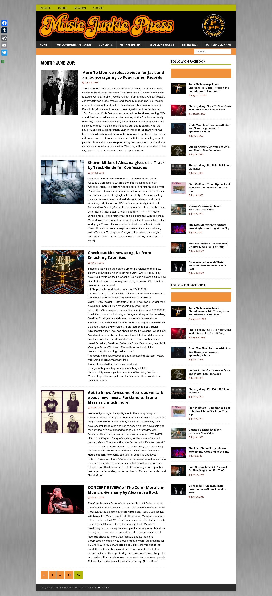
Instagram (80, 7)
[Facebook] (4, 23)
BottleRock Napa (218, 44)
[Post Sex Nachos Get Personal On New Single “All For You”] (178, 247)
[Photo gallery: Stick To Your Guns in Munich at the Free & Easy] (178, 110)
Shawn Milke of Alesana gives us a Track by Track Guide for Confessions (126, 165)
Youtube (98, 7)
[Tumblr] (4, 30)
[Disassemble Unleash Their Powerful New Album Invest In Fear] (178, 266)
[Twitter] (4, 52)
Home (44, 44)
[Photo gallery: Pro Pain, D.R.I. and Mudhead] (178, 169)
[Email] (4, 45)
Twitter (62, 7)
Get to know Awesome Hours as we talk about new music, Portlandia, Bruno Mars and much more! (125, 397)
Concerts (106, 44)
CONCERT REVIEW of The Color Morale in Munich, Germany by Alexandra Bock (126, 490)
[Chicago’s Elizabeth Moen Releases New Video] (178, 209)
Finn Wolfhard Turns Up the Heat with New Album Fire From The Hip (209, 187)
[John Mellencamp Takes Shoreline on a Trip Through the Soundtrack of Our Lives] (178, 88)
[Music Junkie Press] (136, 38)
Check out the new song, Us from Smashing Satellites (119, 255)
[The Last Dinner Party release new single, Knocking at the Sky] (178, 228)
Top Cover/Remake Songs (73, 44)
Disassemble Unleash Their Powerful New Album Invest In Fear (207, 265)
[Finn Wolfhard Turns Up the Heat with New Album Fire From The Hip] (178, 188)
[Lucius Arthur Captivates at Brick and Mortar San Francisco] (178, 150)
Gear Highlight (131, 44)
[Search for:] (212, 51)
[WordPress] (4, 37)
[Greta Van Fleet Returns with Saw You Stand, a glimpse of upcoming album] (178, 128)
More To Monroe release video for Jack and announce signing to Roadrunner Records (123, 75)
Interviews (190, 44)
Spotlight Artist (162, 44)
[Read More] (136, 150)
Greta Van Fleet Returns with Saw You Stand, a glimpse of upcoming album (210, 128)
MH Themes (103, 587)
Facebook (45, 7)
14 (69, 575)
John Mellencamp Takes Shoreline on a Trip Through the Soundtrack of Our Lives (209, 88)
